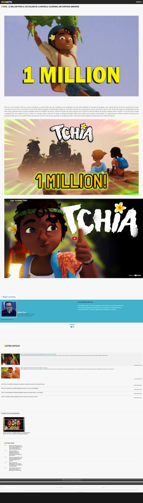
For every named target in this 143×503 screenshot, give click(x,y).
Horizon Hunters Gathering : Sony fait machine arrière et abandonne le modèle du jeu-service (100, 307)
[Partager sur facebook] (71, 327)
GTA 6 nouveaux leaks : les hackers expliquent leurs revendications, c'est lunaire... (98, 309)
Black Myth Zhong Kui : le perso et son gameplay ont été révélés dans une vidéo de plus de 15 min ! (101, 305)
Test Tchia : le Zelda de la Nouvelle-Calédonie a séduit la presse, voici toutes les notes (23, 384)
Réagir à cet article (9, 297)
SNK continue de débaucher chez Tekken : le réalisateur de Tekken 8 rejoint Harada (15, 464)
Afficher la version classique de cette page (71, 479)
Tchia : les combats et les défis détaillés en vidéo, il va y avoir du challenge (19, 388)
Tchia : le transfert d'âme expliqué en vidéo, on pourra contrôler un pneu (19, 396)
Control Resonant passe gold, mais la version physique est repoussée (15, 469)
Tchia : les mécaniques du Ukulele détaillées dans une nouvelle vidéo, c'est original (22, 392)
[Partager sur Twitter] (73, 327)
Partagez (72, 324)
